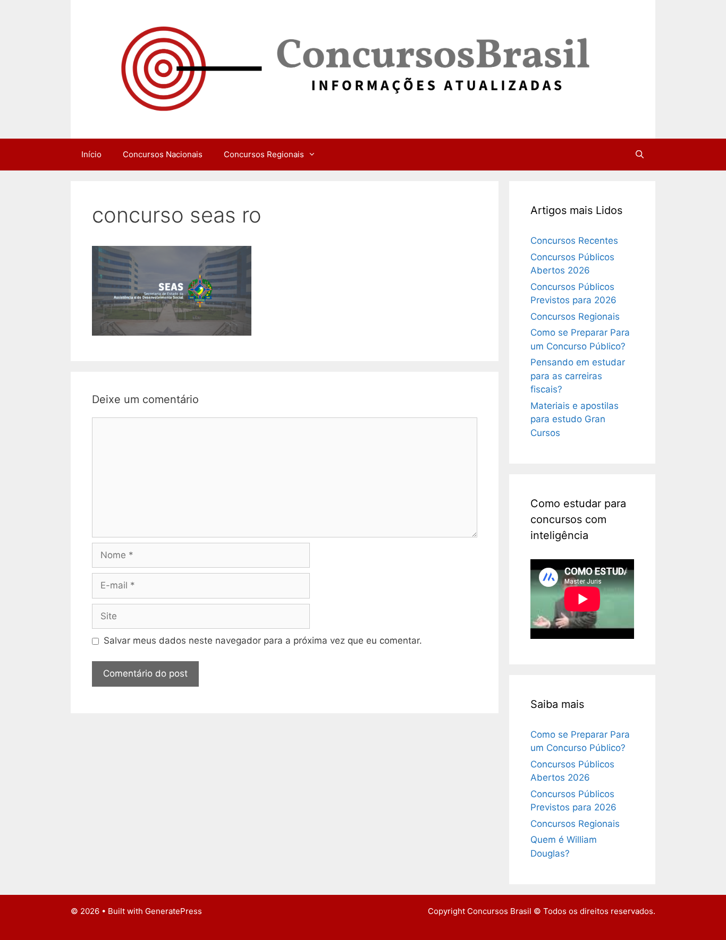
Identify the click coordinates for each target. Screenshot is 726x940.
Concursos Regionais (264, 154)
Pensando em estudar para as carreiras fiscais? (577, 376)
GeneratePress (173, 911)
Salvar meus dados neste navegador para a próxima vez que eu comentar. (263, 640)
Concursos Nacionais (162, 154)
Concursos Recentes (574, 240)
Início (91, 154)
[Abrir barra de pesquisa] (639, 154)
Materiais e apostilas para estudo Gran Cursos (574, 419)
